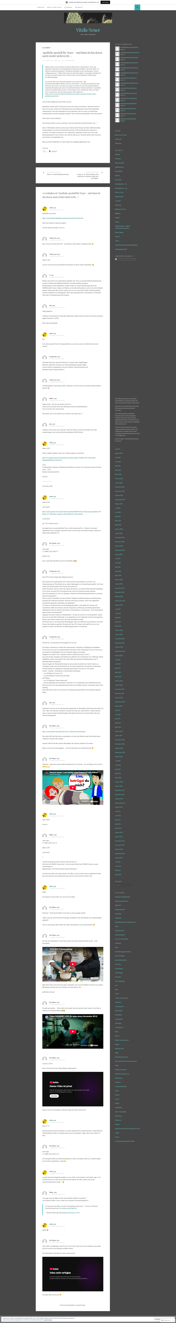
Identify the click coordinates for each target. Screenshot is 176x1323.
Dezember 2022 (119, 638)
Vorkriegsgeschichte (121, 249)
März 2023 (118, 626)
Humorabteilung (119, 981)
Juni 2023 (118, 613)
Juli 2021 (117, 710)
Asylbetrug (118, 918)
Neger (117, 1053)
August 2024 (119, 554)
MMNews (118, 213)
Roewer (117, 236)
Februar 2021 (119, 731)
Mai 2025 (117, 516)
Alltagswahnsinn (120, 909)
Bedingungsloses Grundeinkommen (125, 922)
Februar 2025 (119, 529)
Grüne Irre (118, 964)
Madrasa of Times (120, 209)
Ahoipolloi (118, 158)
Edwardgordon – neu (121, 188)
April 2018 (118, 874)
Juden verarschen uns (121, 998)
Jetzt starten (105, 2)
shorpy (117, 241)
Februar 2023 (119, 630)
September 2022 (120, 651)
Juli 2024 (117, 558)
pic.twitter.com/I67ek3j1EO (68, 1208)
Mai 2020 (117, 769)
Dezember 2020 (119, 740)
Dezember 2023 (119, 588)
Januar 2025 (118, 533)
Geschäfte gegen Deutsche (123, 951)
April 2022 (118, 672)
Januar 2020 (118, 786)
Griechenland (119, 968)
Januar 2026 (118, 483)
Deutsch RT (118, 180)
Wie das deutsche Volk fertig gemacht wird (127, 1128)
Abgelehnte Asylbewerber (122, 897)
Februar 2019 (119, 832)
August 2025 (119, 504)
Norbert (117, 217)
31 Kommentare (69, 60)
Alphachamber (119, 167)
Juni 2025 (118, 512)
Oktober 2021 (119, 697)
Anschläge (118, 914)
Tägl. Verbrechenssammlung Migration (126, 245)
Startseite (40, 7)
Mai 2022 (117, 668)
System (117, 1095)
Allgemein (46, 48)
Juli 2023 (117, 609)
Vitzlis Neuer (88, 30)
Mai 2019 (117, 820)
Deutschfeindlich (120, 935)
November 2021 (119, 693)
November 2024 (119, 542)
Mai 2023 (117, 617)
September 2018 (120, 853)
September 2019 (120, 803)
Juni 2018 (118, 866)
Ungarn (117, 1103)
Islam (116, 989)
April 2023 (118, 622)
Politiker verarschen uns (122, 1074)
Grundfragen (119, 973)
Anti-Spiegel (118, 171)
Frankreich (118, 943)
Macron (117, 1036)
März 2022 (118, 676)
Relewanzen (118, 1078)
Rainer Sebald (119, 232)
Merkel (117, 1044)
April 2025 (118, 520)
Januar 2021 (118, 735)
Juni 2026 (118, 462)
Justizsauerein (119, 1006)
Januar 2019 (118, 836)
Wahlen (117, 1124)
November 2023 (119, 592)
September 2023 (120, 601)
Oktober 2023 (119, 596)
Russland (117, 1082)
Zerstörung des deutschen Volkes (125, 1141)
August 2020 (119, 756)
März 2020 (118, 777)
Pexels (117, 222)
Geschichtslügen (120, 956)
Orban (117, 1065)
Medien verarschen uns (122, 1040)
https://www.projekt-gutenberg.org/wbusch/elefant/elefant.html (62, 218)
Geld (116, 947)
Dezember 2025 (119, 487)
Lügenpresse (119, 1019)
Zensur (117, 1137)
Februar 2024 (119, 579)
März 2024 (118, 575)
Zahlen (117, 1133)
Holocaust (118, 977)
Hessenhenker (119, 196)
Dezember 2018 (119, 841)
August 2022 (119, 655)
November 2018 (119, 845)
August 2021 (119, 706)
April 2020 (118, 773)
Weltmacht (79, 7)
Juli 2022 (117, 660)
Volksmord (68, 7)
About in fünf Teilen (54, 7)
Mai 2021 (117, 718)
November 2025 (119, 491)
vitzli (59, 60)
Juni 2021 (118, 714)
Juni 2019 (118, 815)
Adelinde (117, 154)
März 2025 (118, 525)
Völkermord (118, 1116)
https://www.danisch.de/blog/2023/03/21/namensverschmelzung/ (64, 732)
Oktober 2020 (119, 748)
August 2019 (119, 807)
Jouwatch (118, 201)
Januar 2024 (118, 584)
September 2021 (120, 702)
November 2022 (119, 643)
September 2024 (120, 550)
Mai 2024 (117, 567)
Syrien (117, 1090)
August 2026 (119, 453)
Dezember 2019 (119, 790)
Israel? (117, 994)
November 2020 (119, 744)
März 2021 (118, 727)
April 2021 (118, 723)
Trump (117, 1099)
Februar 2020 (119, 782)
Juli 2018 (117, 862)
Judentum (118, 1002)
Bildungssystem (119, 930)
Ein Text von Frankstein (121, 939)
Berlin (116, 926)
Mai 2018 (117, 870)
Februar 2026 (119, 478)
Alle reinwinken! (119, 163)
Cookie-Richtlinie (48, 1320)
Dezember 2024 (119, 537)
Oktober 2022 (119, 647)
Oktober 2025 (119, 495)
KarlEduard (118, 205)
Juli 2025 (117, 508)
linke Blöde (118, 1023)
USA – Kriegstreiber (120, 1112)
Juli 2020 (117, 761)
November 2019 (119, 794)
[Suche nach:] (123, 885)
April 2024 (118, 571)
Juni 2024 (118, 563)
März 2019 (118, 828)
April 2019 (118, 824)
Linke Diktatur (119, 1027)
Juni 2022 (118, 664)
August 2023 (119, 605)
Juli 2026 (117, 457)
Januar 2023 (118, 634)
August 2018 (119, 858)
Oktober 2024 (119, 546)
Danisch (117, 175)
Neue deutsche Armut (121, 1057)
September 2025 (120, 499)
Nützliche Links (119, 1048)
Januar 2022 (118, 685)
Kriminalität (118, 1015)
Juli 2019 (117, 811)
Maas (116, 1031)
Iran (116, 985)
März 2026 (118, 474)
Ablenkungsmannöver (121, 901)
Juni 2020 (118, 765)
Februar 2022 (119, 681)
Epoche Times (119, 192)
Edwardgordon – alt (120, 184)
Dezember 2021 (119, 689)
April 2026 (118, 470)
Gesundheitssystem (121, 960)
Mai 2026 (117, 466)
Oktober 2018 (119, 849)
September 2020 (120, 752)
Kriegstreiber (119, 1010)
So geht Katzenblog (120, 1086)
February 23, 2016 (74, 1213)
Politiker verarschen (121, 1069)
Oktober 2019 (119, 799)
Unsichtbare (118, 1107)
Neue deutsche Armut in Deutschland (126, 1061)
